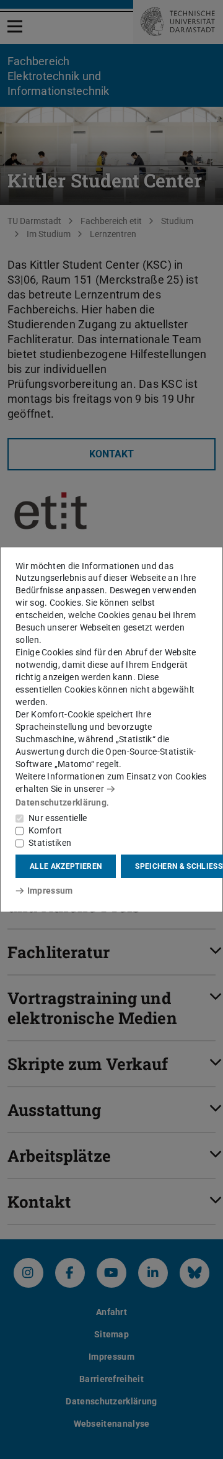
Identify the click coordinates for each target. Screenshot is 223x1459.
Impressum (49, 891)
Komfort (45, 830)
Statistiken (49, 843)
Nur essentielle (57, 818)
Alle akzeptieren (66, 866)
